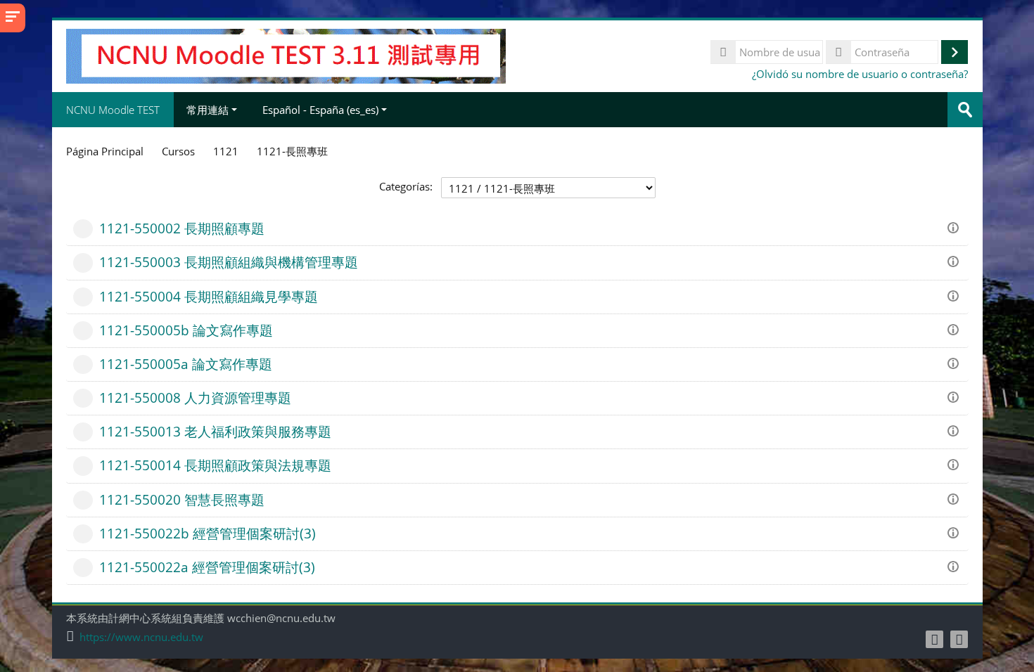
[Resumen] (955, 226)
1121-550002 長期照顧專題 (181, 228)
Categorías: (406, 186)
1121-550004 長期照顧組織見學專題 (208, 296)
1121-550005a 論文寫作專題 (185, 364)
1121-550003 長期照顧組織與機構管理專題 (228, 262)
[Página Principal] (286, 55)
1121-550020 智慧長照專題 (181, 499)
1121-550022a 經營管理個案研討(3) (207, 567)
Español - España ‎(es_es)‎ (320, 110)
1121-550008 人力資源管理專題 (195, 397)
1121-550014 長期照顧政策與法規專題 (215, 465)
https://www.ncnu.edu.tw (141, 637)
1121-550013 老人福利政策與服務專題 (215, 431)
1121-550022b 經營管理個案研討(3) (207, 533)
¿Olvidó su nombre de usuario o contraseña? (860, 74)
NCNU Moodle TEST (113, 110)
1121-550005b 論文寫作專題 (186, 330)
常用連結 (207, 110)
